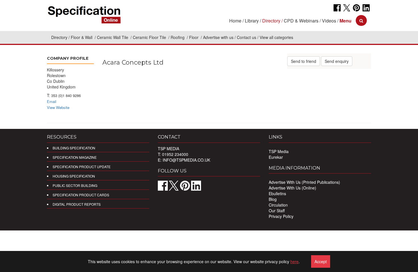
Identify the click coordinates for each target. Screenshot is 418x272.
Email (51, 101)
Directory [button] (271, 20)
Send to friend (303, 61)
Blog (273, 199)
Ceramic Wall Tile (113, 37)
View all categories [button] (276, 37)
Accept (320, 261)
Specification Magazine (75, 157)
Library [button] (252, 20)
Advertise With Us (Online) (292, 188)
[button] (345, 20)
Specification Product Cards (81, 194)
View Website (58, 107)
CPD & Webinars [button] (301, 20)
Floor (194, 37)
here (294, 261)
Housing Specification (74, 176)
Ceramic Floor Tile (150, 37)
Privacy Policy (281, 216)
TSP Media (279, 151)
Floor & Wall (82, 37)
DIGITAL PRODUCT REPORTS (77, 204)
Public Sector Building (75, 185)
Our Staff (277, 210)
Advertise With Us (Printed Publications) (304, 182)
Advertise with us (218, 37)
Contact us (246, 37)
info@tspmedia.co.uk (186, 160)
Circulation (278, 205)
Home (235, 20)
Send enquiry (337, 61)
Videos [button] (329, 20)
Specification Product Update (82, 166)
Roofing (178, 37)
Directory (59, 37)
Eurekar (276, 157)
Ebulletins (277, 193)
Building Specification (74, 147)
